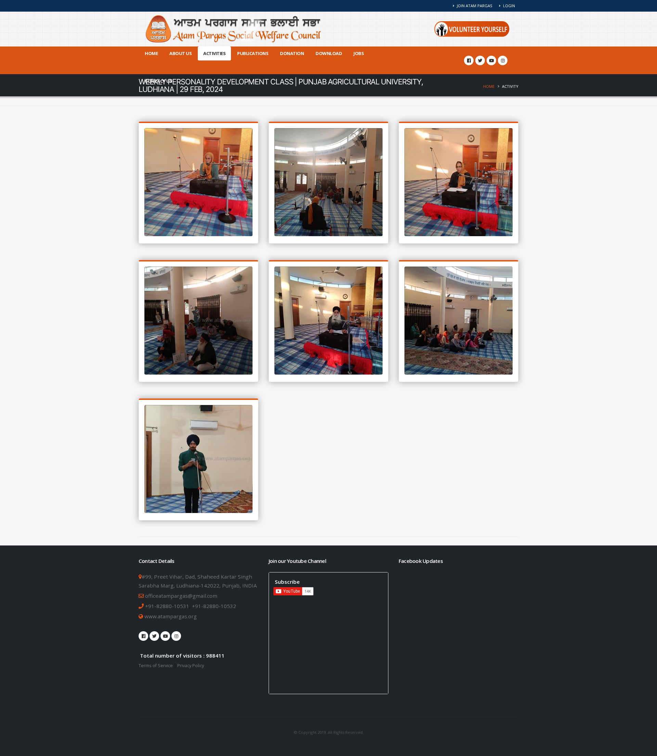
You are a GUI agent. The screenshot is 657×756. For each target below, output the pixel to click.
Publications (252, 53)
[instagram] (502, 60)
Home (151, 53)
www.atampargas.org (170, 616)
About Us (180, 53)
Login (508, 5)
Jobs (358, 53)
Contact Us (158, 81)
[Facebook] (469, 60)
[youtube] (491, 60)
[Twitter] (480, 60)
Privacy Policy (190, 666)
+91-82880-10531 (167, 606)
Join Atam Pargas (474, 5)
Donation (292, 53)
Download (328, 53)
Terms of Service (156, 666)
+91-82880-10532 (214, 606)
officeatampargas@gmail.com (181, 595)
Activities (214, 53)
